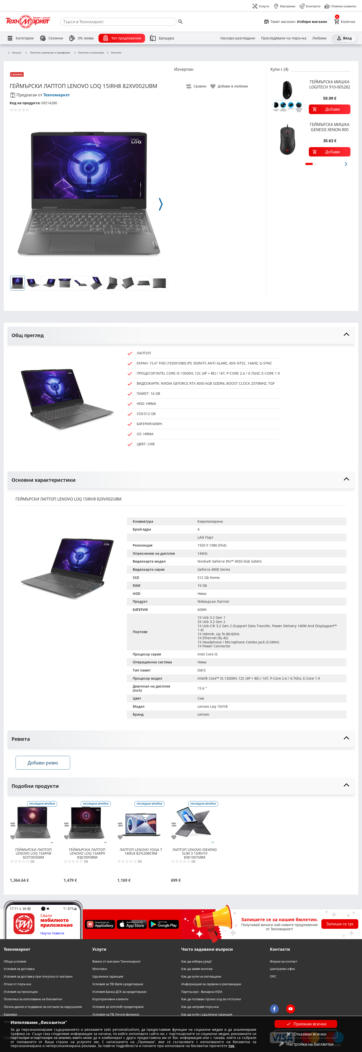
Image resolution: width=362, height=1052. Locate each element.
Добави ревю (43, 762)
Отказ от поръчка (17, 984)
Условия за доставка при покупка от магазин (38, 977)
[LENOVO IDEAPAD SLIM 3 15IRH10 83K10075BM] (194, 822)
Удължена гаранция (107, 977)
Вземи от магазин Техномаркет (116, 961)
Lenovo (203, 714)
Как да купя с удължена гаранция (206, 1014)
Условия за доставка (19, 969)
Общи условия (15, 961)
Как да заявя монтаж (197, 969)
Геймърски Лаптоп (213, 601)
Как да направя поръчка (200, 1007)
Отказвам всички (310, 1034)
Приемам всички (310, 1024)
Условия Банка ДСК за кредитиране (119, 992)
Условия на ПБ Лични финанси (115, 1014)
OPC (273, 977)
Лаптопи (116, 52)
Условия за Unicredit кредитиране (118, 1007)
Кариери (10, 1014)
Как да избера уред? (196, 961)
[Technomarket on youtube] (290, 1009)
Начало (16, 52)
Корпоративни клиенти (110, 999)
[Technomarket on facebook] (274, 1009)
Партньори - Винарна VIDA (201, 992)
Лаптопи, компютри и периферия (50, 52)
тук (231, 1045)
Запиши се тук (339, 924)
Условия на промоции (21, 992)
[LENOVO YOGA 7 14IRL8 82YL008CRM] (140, 822)
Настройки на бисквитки (309, 1044)
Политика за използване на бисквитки (33, 999)
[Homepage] (28, 22)
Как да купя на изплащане (201, 977)
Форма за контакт (283, 961)
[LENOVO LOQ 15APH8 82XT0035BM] (33, 822)
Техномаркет (56, 95)
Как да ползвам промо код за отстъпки (211, 999)
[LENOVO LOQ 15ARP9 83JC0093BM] (87, 822)
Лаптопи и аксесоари (91, 52)
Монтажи (99, 969)
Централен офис (282, 969)
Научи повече (52, 933)
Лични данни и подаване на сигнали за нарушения (43, 1007)
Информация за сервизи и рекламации (211, 984)
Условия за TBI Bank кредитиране (117, 984)
